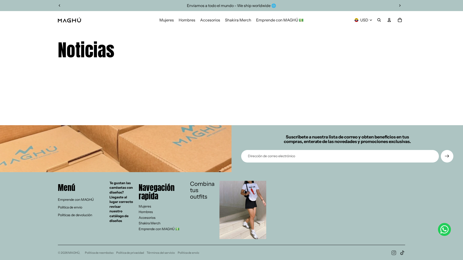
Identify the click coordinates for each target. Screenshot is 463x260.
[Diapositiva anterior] (59, 5)
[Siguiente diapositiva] (400, 5)
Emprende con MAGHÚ (76, 199)
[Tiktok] (402, 253)
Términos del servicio (161, 252)
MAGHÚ (73, 252)
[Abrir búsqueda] (379, 20)
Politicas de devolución (75, 215)
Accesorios (147, 217)
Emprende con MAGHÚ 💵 (159, 229)
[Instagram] (394, 253)
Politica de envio (70, 207)
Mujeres (145, 206)
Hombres (146, 212)
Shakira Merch (149, 223)
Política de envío (188, 252)
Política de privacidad (130, 252)
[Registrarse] (447, 156)
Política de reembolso (99, 252)
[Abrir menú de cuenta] (389, 20)
